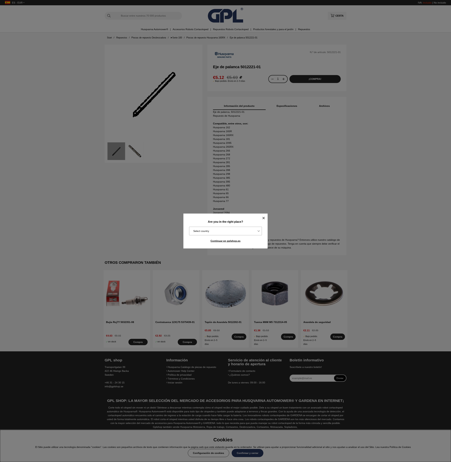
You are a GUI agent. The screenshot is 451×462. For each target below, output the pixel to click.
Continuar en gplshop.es (225, 240)
